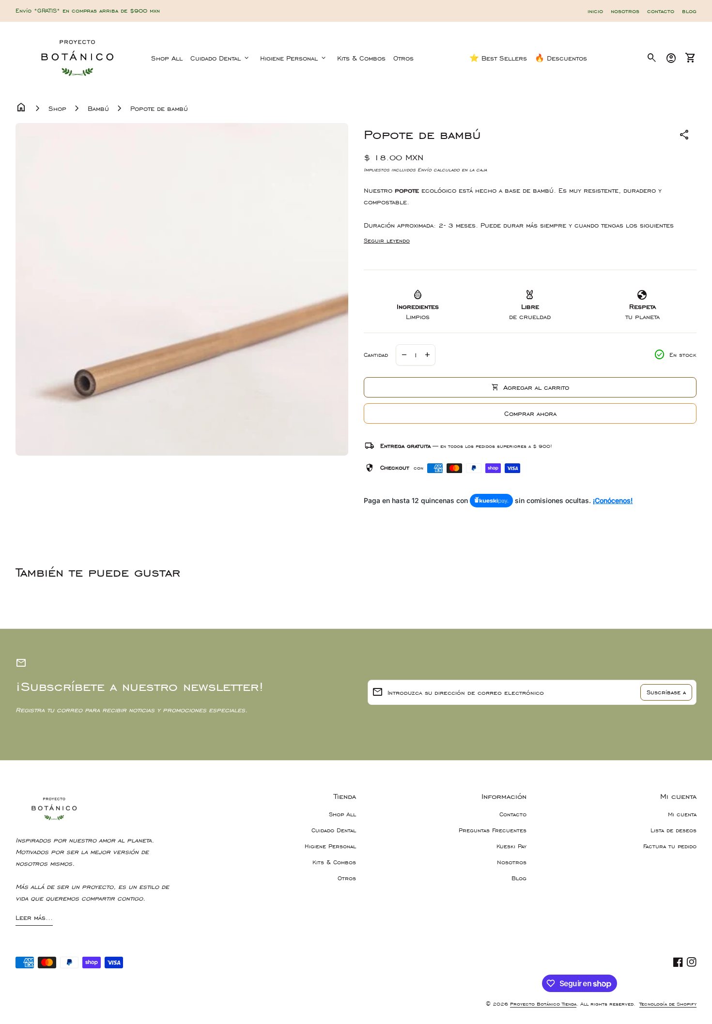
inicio (595, 11)
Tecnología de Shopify (668, 1004)
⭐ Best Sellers (498, 58)
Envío (425, 170)
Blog (518, 878)
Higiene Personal (293, 58)
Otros (403, 58)
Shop (57, 108)
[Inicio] (77, 57)
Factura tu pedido (670, 846)
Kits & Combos (361, 58)
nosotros (625, 11)
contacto (660, 11)
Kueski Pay (511, 846)
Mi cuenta (682, 814)
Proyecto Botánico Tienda (543, 1004)
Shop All (167, 58)
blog (689, 11)
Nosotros (511, 862)
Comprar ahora (530, 413)
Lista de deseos (673, 830)
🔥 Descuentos (561, 58)
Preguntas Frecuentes (492, 830)
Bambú (98, 108)
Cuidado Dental (220, 58)
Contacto (512, 814)
